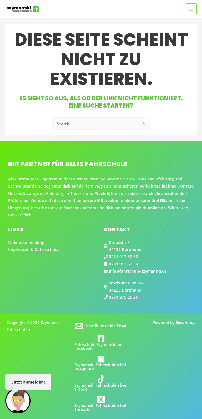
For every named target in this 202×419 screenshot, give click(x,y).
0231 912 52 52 (123, 256)
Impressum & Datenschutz (33, 249)
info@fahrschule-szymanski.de (138, 271)
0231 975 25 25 (123, 297)
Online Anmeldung (26, 242)
